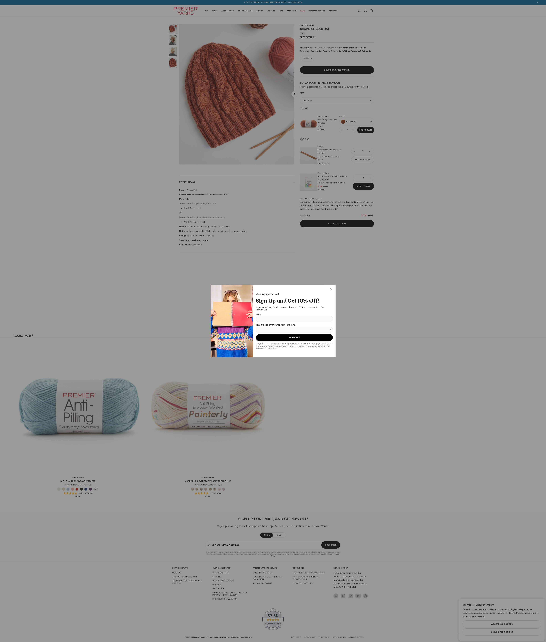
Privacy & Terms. (271, 348)
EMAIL (258, 314)
